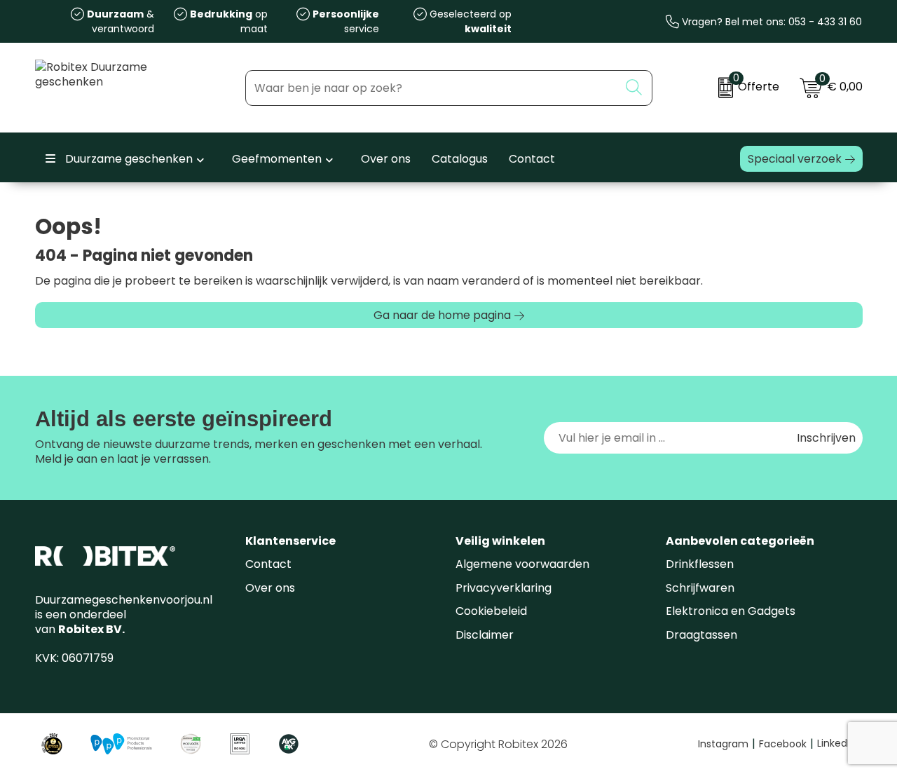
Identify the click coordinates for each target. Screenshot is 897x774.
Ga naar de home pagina (442, 315)
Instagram (726, 744)
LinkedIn (836, 743)
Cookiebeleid (491, 611)
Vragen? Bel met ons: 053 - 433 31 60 (770, 22)
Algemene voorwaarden (522, 564)
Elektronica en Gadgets (730, 611)
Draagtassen (701, 635)
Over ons (270, 588)
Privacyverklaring (504, 588)
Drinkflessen (700, 564)
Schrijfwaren (700, 588)
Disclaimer (485, 635)
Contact (268, 564)
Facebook (786, 744)
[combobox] (432, 88)
